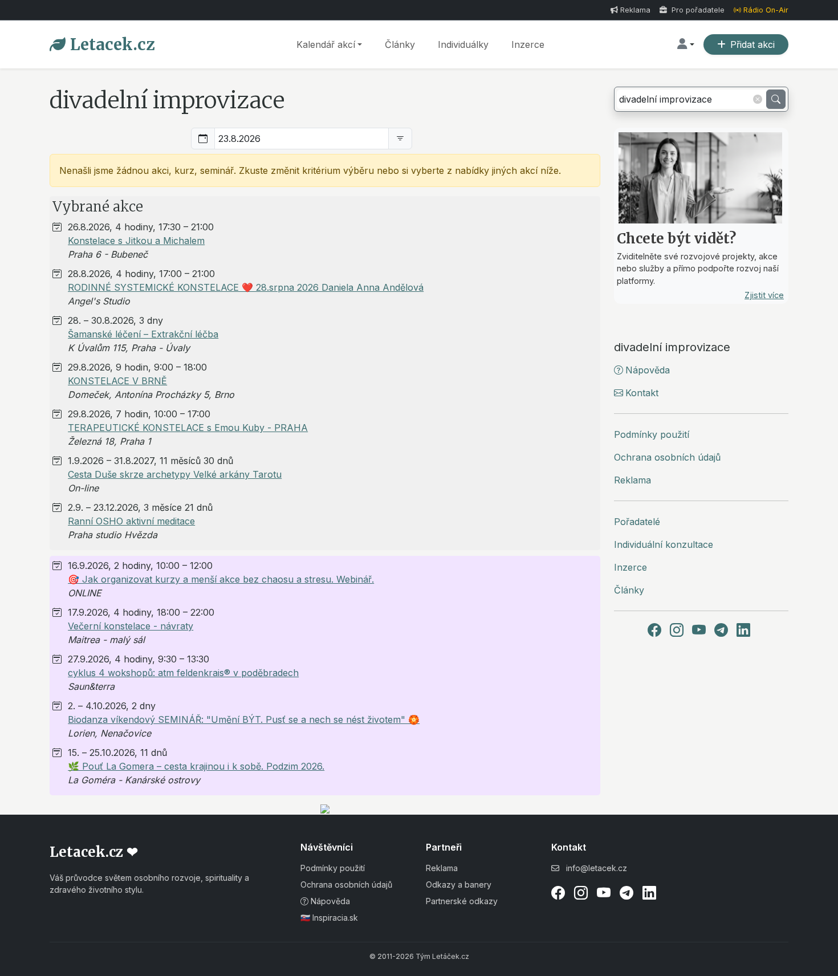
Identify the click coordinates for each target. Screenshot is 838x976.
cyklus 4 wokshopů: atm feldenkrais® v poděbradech (183, 672)
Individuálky (463, 44)
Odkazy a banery (458, 884)
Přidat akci (752, 44)
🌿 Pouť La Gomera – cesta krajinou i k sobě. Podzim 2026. (196, 766)
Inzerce (527, 44)
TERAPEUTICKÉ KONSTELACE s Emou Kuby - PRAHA (188, 427)
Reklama (635, 10)
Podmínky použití (651, 434)
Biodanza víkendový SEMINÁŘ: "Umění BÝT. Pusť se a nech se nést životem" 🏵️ (244, 719)
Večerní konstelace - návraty (130, 626)
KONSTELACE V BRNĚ (117, 381)
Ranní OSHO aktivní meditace (131, 521)
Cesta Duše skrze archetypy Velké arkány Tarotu (175, 474)
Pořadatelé (637, 521)
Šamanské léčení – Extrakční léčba (143, 334)
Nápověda (647, 370)
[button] (685, 44)
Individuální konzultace (663, 544)
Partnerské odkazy (462, 901)
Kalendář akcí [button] (325, 44)
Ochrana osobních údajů (667, 457)
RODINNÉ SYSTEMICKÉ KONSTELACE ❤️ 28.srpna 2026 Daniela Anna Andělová (246, 287)
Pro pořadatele (697, 10)
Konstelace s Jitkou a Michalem (136, 240)
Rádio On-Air (765, 10)
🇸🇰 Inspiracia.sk (329, 917)
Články (400, 44)
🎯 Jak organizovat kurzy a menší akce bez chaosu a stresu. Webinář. (221, 579)
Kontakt (641, 392)
